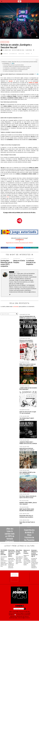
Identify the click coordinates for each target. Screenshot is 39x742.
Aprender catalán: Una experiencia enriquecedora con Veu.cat (17, 66)
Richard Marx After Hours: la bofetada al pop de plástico (26, 516)
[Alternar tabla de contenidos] (36, 60)
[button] (17, 314)
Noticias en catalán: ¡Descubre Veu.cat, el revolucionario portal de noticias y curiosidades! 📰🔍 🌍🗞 (19, 62)
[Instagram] (18, 606)
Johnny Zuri (7, 50)
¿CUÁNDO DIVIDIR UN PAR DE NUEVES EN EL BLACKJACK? (28, 388)
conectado (16, 306)
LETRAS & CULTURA (5, 42)
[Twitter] (16, 606)
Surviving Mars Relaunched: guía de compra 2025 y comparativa (6, 263)
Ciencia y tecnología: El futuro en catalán (13, 71)
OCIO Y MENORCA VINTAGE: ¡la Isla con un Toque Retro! (27, 473)
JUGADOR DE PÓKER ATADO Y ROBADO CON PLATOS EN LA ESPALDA (28, 442)
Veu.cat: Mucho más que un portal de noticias (14, 64)
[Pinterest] (19, 606)
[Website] (10, 294)
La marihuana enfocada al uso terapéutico (31, 262)
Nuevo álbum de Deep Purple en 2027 (27, 522)
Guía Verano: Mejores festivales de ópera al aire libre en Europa (28, 496)
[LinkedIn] (21, 606)
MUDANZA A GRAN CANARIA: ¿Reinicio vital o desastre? (28, 503)
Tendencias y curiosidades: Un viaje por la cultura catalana (17, 68)
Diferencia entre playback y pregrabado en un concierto (26, 341)
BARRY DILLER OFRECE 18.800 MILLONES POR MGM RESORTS (27, 509)
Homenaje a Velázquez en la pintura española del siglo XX (34, 553)
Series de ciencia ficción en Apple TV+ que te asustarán (28, 412)
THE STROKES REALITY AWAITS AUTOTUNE (27, 418)
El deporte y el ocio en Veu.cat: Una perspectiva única (16, 69)
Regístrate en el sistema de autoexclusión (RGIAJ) (19, 242)
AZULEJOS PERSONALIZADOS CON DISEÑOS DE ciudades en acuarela (28, 317)
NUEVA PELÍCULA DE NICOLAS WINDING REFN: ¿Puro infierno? (27, 449)
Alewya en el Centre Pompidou (19, 261)
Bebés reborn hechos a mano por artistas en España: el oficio (28, 364)
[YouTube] (23, 606)
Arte (8, 196)
